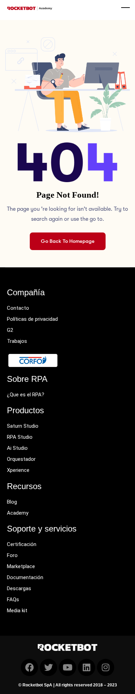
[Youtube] (67, 667)
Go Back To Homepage (67, 241)
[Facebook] (29, 667)
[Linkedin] (86, 667)
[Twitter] (48, 667)
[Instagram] (105, 667)
